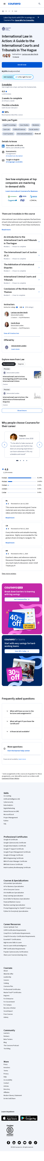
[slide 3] (23, 460)
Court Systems (8, 134)
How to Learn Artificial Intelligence (15, 946)
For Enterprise (8, 999)
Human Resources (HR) (11, 811)
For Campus (8, 1005)
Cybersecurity (8, 802)
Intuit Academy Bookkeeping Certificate (17, 867)
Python (6, 821)
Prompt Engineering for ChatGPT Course (17, 908)
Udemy (6, 1017)
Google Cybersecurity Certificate (15, 843)
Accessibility (8, 1080)
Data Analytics (8, 805)
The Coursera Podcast (11, 1045)
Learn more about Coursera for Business (22, 191)
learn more (22, 759)
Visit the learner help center (18, 750)
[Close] (38, 17)
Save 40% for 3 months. (24, 20)
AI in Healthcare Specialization (14, 893)
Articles (6, 1086)
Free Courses (8, 1014)
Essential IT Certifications (12, 939)
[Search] (39, 4)
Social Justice (33, 129)
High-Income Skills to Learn (13, 942)
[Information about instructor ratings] (17, 307)
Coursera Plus (8, 986)
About (6, 971)
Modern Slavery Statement (13, 1095)
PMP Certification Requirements (14, 949)
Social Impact (8, 1011)
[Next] (39, 444)
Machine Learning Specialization (14, 905)
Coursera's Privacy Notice (10, 778)
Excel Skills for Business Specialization (17, 899)
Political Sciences (19, 129)
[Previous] (4, 444)
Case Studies (24, 125)
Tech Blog (7, 1048)
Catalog (6, 983)
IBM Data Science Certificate (13, 864)
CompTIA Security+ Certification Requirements (19, 936)
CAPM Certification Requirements (15, 930)
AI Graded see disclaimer (14, 156)
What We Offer (8, 974)
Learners (7, 1033)
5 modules (7, 84)
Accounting (7, 796)
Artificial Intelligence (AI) (12, 799)
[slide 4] (26, 460)
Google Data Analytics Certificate (15, 846)
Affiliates (6, 1092)
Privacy (6, 1074)
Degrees (6, 995)
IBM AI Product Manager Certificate (15, 861)
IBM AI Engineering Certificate (13, 858)
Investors (7, 1067)
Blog (5, 1042)
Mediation (35, 125)
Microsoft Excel (9, 814)
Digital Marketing (9, 808)
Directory (7, 1089)
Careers (6, 980)
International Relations (24, 134)
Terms (6, 1071)
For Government (9, 1002)
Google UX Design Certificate (13, 855)
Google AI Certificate (11, 839)
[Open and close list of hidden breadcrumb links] (9, 11)
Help (5, 1077)
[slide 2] (20, 460)
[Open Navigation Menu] (4, 4)
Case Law (6, 129)
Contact (6, 1083)
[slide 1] (17, 460)
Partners (6, 1036)
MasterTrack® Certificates (12, 992)
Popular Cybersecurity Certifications (16, 952)
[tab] (9, 364)
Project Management (11, 817)
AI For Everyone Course (11, 889)
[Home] (3, 11)
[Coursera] (14, 4)
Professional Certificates (12, 989)
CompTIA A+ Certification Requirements (17, 933)
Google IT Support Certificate (14, 849)
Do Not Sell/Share (9, 1098)
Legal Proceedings (9, 125)
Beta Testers (8, 1039)
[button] (15, 57)
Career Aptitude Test (11, 927)
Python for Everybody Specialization (16, 911)
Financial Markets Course (12, 902)
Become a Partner (10, 1008)
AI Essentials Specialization (13, 883)
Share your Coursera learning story (15, 955)
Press (6, 1064)
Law (15, 11)
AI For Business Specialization (14, 886)
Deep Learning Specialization (13, 896)
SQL (5, 824)
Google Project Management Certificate (17, 852)
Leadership (7, 977)
